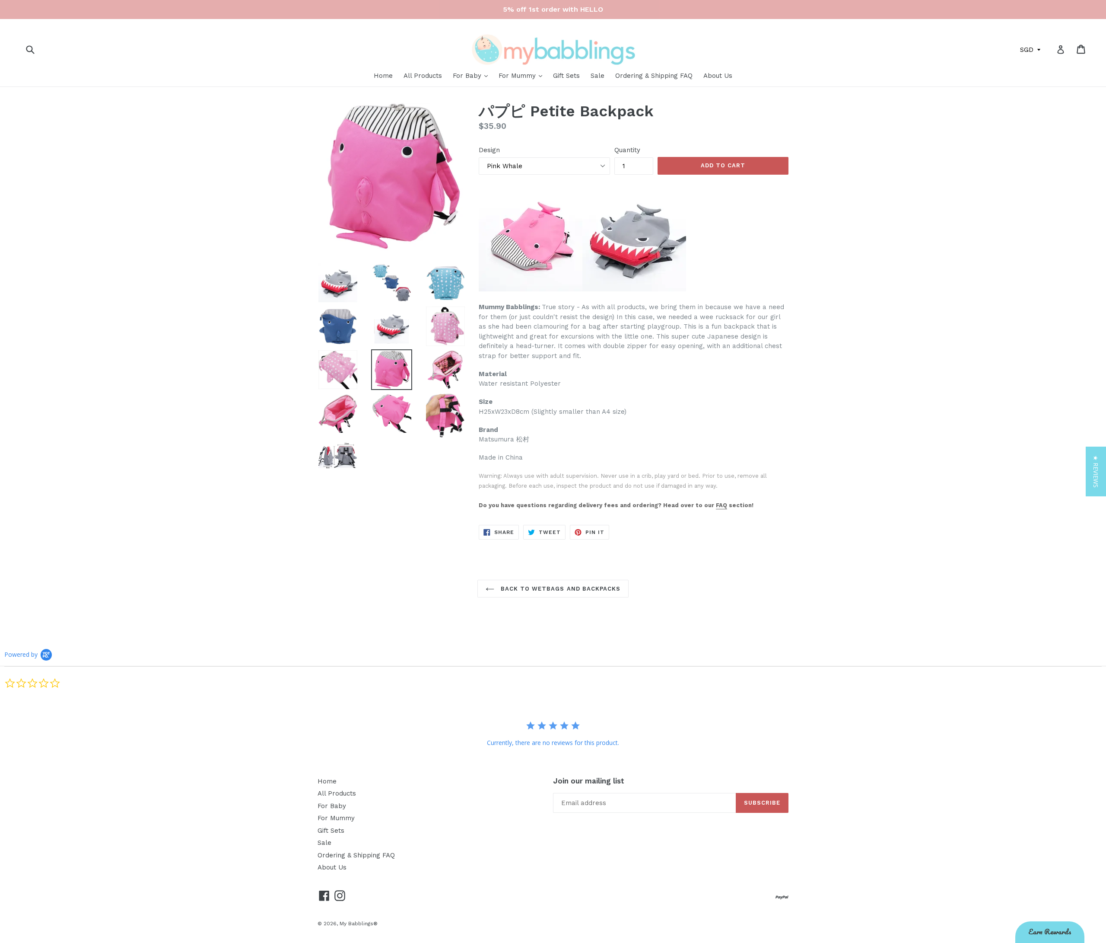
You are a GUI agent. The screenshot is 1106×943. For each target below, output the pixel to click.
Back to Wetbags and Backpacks (559, 588)
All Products (423, 76)
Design (489, 150)
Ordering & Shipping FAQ (654, 76)
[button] (1096, 471)
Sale (597, 76)
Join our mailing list (588, 781)
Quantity (627, 150)
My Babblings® (359, 924)
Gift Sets (566, 76)
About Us (717, 76)
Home (383, 76)
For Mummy (518, 76)
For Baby (468, 76)
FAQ (721, 505)
